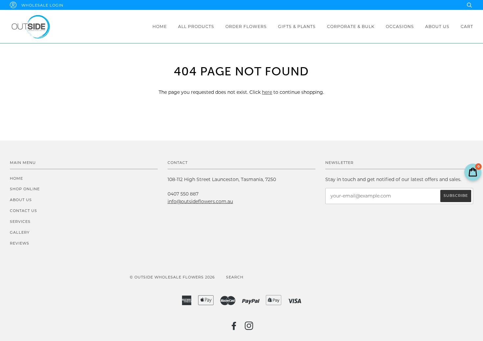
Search (234, 277)
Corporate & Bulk (351, 26)
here (267, 92)
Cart (467, 26)
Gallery (20, 232)
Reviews (19, 243)
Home (159, 26)
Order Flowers (246, 26)
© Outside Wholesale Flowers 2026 (172, 277)
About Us (437, 26)
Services (20, 221)
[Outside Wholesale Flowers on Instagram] (249, 328)
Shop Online (25, 189)
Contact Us (23, 210)
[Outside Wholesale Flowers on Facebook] (234, 328)
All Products (196, 26)
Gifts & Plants (297, 26)
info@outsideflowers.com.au (200, 201)
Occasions (400, 26)
